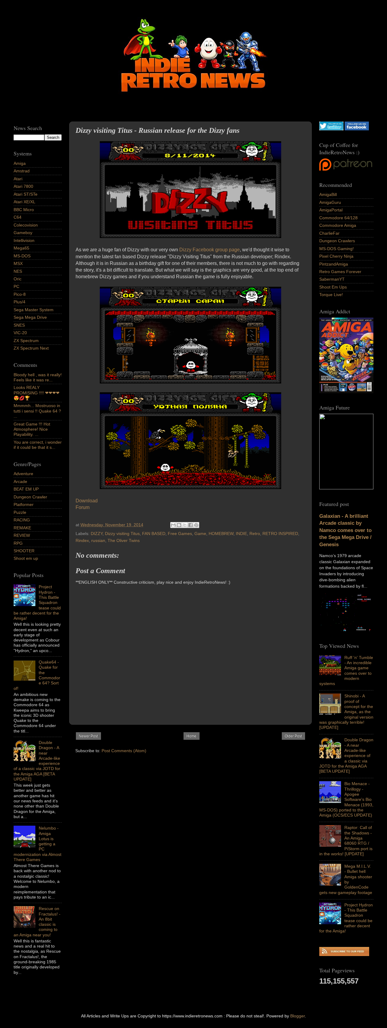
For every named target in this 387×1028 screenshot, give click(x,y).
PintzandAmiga (333, 264)
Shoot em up (26, 558)
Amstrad (22, 170)
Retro (254, 533)
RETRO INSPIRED (280, 533)
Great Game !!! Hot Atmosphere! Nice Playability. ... (32, 429)
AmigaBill (328, 194)
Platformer (24, 504)
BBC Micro (24, 209)
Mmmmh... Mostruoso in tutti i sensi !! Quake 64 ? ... (37, 411)
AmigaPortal (331, 209)
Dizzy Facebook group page (209, 249)
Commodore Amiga (337, 225)
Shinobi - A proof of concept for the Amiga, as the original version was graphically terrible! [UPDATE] (346, 711)
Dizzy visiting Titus (122, 533)
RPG (18, 543)
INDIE (241, 533)
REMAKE (22, 527)
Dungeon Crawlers (337, 240)
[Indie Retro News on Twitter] (331, 128)
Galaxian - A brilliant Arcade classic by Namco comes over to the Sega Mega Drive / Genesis (345, 530)
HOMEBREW (221, 533)
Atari (18, 178)
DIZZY (96, 533)
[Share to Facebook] (190, 525)
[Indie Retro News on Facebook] (357, 128)
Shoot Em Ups (333, 287)
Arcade (20, 481)
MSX (18, 263)
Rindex (82, 540)
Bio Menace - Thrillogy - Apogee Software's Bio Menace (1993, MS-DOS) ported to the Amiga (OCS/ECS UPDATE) (346, 799)
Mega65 (21, 248)
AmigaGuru (330, 202)
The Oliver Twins (124, 540)
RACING (22, 519)
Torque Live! (331, 294)
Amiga (20, 163)
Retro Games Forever (340, 271)
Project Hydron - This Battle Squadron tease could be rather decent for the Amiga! (346, 917)
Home (192, 736)
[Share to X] (185, 525)
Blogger (297, 1015)
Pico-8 (20, 294)
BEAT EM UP (26, 489)
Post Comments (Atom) (124, 750)
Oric (17, 278)
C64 (17, 217)
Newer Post (88, 736)
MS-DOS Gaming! (336, 248)
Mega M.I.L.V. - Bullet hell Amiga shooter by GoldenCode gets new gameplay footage (345, 879)
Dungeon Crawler (30, 496)
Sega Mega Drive (30, 317)
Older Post (293, 736)
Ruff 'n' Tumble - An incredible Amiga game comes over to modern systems (346, 670)
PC (16, 286)
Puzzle (20, 512)
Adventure (23, 473)
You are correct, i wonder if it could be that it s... (38, 445)
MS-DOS (22, 255)
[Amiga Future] (346, 391)
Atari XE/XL (24, 201)
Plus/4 (19, 301)
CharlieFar (329, 233)
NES (18, 271)
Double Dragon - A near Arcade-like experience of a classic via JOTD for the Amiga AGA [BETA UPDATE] (346, 755)
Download (87, 500)
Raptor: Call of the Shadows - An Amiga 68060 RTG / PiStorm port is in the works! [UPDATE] (345, 840)
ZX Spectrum (26, 340)
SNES (19, 325)
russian (98, 540)
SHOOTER (24, 550)
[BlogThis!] (179, 525)
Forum (82, 507)
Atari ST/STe (25, 194)
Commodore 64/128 (338, 217)
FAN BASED (153, 533)
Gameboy (23, 232)
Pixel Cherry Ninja (336, 256)
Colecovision (26, 225)
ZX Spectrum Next (31, 348)
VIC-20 (20, 332)
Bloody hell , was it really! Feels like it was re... (38, 377)
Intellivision (24, 240)
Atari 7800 (23, 186)
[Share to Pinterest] (196, 525)
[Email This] (173, 525)
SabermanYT (332, 279)
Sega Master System (34, 309)
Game (200, 533)
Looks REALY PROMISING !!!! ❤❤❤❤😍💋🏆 (37, 392)
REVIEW (22, 535)
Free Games (180, 533)
